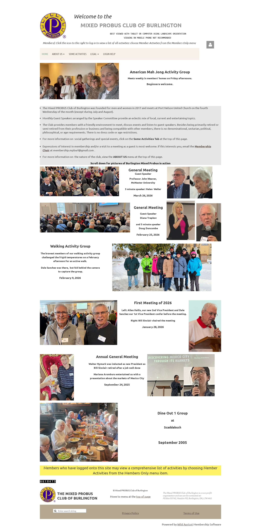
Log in (210, 44)
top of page (143, 496)
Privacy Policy (130, 513)
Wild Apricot (185, 524)
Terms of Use (191, 513)
